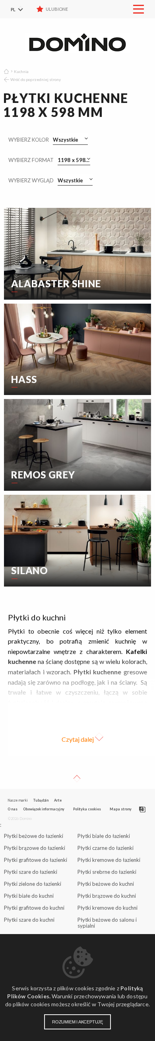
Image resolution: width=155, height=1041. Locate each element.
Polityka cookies (87, 809)
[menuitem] (22, 9)
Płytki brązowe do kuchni (107, 896)
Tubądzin (40, 800)
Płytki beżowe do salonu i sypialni (107, 923)
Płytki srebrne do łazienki (107, 872)
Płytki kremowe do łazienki (109, 860)
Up (76, 778)
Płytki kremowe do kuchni (108, 908)
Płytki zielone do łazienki (32, 884)
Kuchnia (21, 71)
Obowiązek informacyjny (43, 809)
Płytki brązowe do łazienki (34, 848)
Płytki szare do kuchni (29, 920)
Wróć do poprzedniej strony (35, 79)
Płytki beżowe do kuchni (106, 884)
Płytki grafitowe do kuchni (34, 908)
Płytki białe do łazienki (104, 836)
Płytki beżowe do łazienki (33, 836)
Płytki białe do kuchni (29, 896)
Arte (58, 800)
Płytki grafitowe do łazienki (35, 860)
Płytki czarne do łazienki (106, 848)
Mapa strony (121, 809)
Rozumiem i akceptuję (77, 1021)
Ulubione (57, 9)
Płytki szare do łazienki (30, 872)
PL (13, 9)
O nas (12, 809)
